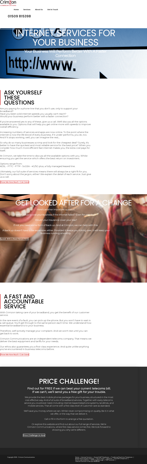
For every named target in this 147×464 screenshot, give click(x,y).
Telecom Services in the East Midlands (87, 461)
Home (16, 9)
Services (26, 9)
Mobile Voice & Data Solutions (84, 459)
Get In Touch (52, 9)
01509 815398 (19, 16)
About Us (39, 9)
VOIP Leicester (110, 460)
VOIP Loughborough (97, 460)
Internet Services (86, 457)
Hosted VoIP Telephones (101, 457)
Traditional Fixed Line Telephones (122, 457)
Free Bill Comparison (120, 459)
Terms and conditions (82, 460)
